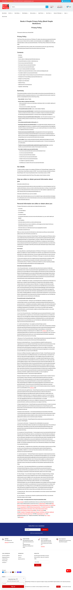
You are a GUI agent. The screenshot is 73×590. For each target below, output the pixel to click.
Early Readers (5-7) (35, 505)
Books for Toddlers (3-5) (26, 505)
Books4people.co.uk (41, 513)
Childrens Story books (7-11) (44, 505)
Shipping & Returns (5, 557)
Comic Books (29, 508)
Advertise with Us (21, 558)
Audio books (33, 512)
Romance (25, 510)
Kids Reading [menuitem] (24, 13)
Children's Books (42, 503)
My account (59, 7)
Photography (27, 512)
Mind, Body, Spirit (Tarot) (28, 513)
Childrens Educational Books (35, 506)
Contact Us (4, 562)
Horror (21, 510)
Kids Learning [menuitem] (32, 13)
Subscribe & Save (67, 1)
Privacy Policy (4, 560)
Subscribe (45, 529)
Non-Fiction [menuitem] (48, 13)
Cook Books (42, 512)
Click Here (6, 542)
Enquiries (21, 517)
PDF (46, 515)
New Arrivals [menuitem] (4, 16)
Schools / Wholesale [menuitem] (57, 13)
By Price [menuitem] (10, 13)
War (36, 510)
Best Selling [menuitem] (17, 13)
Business (37, 512)
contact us (44, 330)
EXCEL (48, 515)
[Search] (47, 7)
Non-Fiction (41, 510)
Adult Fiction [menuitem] (40, 13)
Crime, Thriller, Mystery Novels (38, 508)
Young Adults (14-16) (24, 506)
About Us (20, 555)
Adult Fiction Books (46, 506)
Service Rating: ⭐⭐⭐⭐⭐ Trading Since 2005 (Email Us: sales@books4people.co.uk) (17, 1)
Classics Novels (24, 508)
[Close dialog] (24, 578)
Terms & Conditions (6, 555)
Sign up (13, 586)
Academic (23, 512)
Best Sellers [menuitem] (4, 13)
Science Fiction (30, 510)
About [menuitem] (65, 13)
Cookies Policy (5, 558)
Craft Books (47, 512)
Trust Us (19, 557)
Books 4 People (20, 501)
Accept (58, 586)
